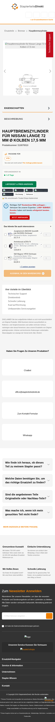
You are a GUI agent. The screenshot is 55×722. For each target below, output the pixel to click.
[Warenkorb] (52, 15)
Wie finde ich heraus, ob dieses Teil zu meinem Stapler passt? (24, 464)
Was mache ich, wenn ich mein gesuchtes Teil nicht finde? (24, 512)
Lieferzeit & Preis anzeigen (19, 184)
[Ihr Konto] (44, 15)
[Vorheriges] (5, 71)
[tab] (27, 108)
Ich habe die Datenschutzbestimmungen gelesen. (22, 626)
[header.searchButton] (29, 15)
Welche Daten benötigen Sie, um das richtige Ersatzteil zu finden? (25, 480)
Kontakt (36, 15)
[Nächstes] (50, 71)
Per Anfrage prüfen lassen (32, 163)
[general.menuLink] (3, 15)
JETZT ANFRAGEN (20, 217)
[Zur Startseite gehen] (27, 6)
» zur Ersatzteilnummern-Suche (41, 20)
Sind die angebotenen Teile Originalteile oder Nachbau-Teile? (25, 496)
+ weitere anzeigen (27, 267)
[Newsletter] (49, 616)
